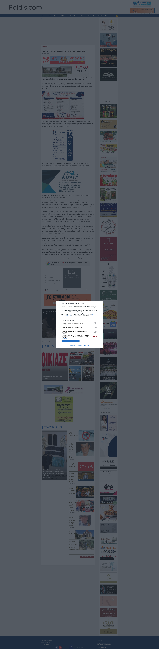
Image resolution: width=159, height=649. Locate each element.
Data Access (79, 345)
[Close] (101, 303)
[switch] (95, 323)
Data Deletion (72, 345)
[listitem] (79, 320)
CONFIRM (70, 341)
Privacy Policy (86, 345)
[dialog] (79, 324)
